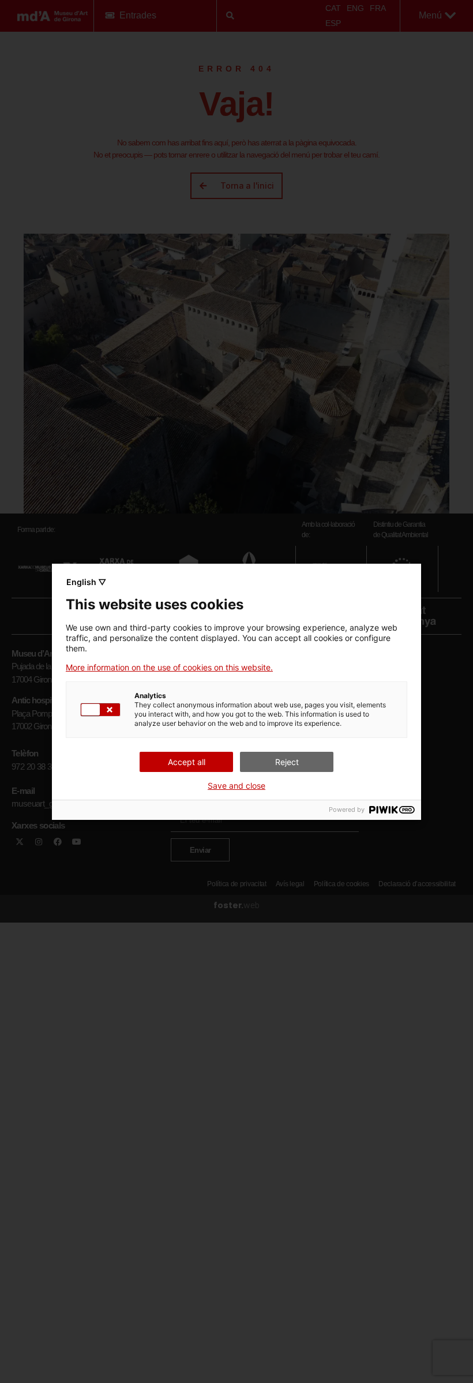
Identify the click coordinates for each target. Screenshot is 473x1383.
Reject (287, 762)
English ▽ (86, 582)
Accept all (186, 762)
